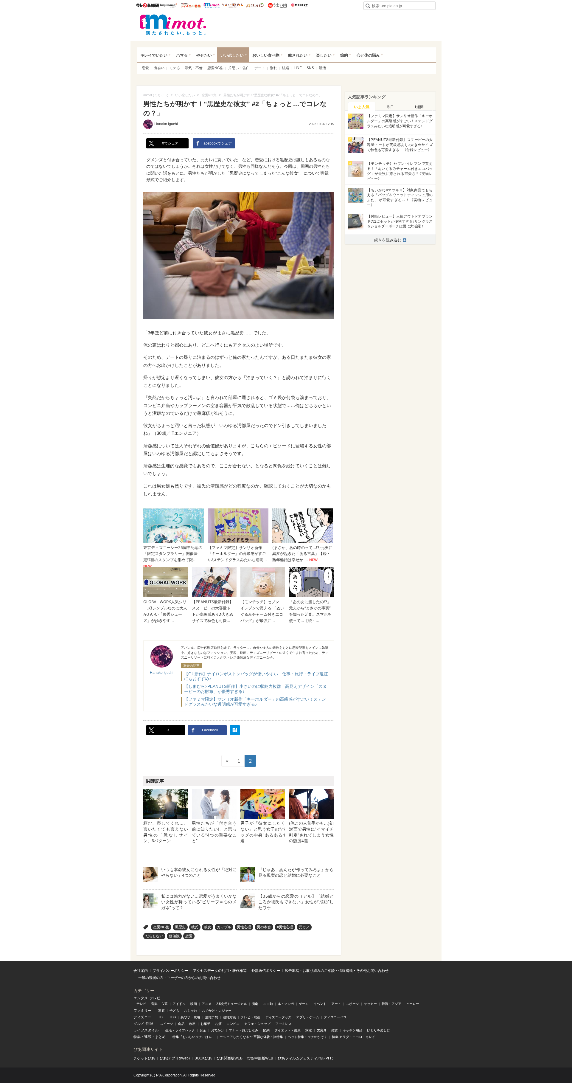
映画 (193, 1004)
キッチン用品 (352, 1030)
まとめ (160, 1037)
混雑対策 (229, 1017)
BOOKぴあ (203, 1058)
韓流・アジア (391, 1004)
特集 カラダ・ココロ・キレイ (353, 1037)
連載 (147, 1037)
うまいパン (255, 5)
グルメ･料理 (143, 1024)
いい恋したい (232, 55)
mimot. (211, 5)
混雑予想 (211, 1017)
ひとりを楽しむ (378, 1030)
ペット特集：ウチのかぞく (307, 1037)
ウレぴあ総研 (147, 5)
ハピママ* (168, 5)
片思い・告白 (239, 68)
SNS (310, 68)
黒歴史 (180, 927)
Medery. (299, 5)
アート (336, 1004)
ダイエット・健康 (287, 1030)
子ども (174, 1010)
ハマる (182, 55)
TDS (172, 1017)
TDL (161, 1017)
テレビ (141, 1004)
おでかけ (217, 1030)
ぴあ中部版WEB (260, 1058)
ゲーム (304, 1004)
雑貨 (334, 1030)
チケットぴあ (144, 1058)
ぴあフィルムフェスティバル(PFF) (305, 1058)
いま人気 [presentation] (361, 107)
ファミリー (142, 1010)
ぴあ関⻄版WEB (230, 1058)
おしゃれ (190, 1010)
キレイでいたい (153, 55)
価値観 (174, 936)
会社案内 (140, 971)
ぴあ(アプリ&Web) (175, 1058)
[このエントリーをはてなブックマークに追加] (235, 730)
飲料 (192, 1023)
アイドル (179, 1004)
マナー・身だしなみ (243, 1030)
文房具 (322, 1030)
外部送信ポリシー (265, 971)
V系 (165, 1004)
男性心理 (244, 927)
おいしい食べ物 (265, 55)
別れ (273, 68)
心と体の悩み (368, 55)
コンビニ (233, 1023)
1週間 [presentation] (419, 107)
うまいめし (232, 5)
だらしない (154, 936)
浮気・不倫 (194, 68)
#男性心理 (285, 927)
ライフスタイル (145, 1030)
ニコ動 (268, 1004)
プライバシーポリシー (170, 971)
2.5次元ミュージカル (231, 1004)
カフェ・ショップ (257, 1023)
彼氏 (194, 927)
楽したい (324, 55)
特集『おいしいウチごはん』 (193, 1037)
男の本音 (264, 927)
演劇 (255, 1004)
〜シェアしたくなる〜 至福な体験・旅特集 (251, 1037)
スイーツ (166, 1023)
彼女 (207, 927)
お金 (203, 1030)
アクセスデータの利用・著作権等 (220, 971)
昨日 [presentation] (390, 107)
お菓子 (205, 1023)
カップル (224, 927)
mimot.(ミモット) (173, 24)
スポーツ (352, 1004)
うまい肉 (277, 5)
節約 (344, 55)
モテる (174, 68)
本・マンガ (286, 1004)
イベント (320, 1004)
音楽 (154, 1004)
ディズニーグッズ (278, 1017)
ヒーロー (412, 1004)
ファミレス (283, 1023)
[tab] (361, 106)
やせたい (204, 55)
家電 (308, 1030)
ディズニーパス (335, 1017)
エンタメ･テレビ (146, 998)
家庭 (161, 1010)
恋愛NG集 (215, 68)
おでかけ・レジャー (216, 1010)
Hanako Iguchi (166, 124)
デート (259, 68)
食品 (181, 1023)
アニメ (207, 1004)
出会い (159, 68)
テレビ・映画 (250, 1017)
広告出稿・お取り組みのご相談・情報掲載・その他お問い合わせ (336, 971)
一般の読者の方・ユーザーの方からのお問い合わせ (179, 978)
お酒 (218, 1023)
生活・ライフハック (180, 1030)
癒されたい (297, 55)
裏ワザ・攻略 (190, 1017)
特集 (137, 1037)
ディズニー (142, 1017)
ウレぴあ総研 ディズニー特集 (191, 5)
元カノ (304, 927)
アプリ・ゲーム (307, 1017)
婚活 (322, 68)
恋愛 (145, 68)
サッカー (370, 1004)
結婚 (285, 68)
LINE (298, 68)
